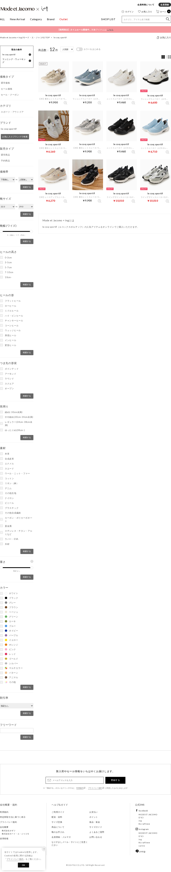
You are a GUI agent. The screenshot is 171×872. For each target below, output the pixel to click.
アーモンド (10, 373)
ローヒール (10, 305)
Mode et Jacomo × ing (24, 8)
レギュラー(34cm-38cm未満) (18, 424)
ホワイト (13, 593)
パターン (13, 672)
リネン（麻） (12, 483)
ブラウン (13, 607)
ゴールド (13, 658)
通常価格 (5, 82)
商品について (58, 827)
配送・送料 (57, 817)
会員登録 (164, 4)
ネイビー (13, 630)
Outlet (63, 19)
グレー (12, 602)
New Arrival (17, 19)
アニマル (13, 677)
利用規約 (79, 788)
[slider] (31, 231)
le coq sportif (60, 37)
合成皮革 (9, 458)
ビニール (9, 503)
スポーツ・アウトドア (12, 112)
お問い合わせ (95, 837)
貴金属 (8, 526)
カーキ (12, 621)
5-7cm (8, 267)
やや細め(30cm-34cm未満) (19, 417)
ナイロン (9, 498)
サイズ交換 (57, 822)
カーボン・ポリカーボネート (18, 519)
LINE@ (142, 851)
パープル (13, 635)
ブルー (12, 626)
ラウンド (9, 378)
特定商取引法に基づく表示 (13, 817)
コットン (9, 478)
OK (23, 865)
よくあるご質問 (96, 832)
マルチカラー (16, 668)
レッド (12, 654)
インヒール (10, 340)
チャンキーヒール (14, 320)
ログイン (129, 12)
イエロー (13, 640)
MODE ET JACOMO (148, 814)
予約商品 (5, 160)
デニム (8, 488)
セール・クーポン (10, 94)
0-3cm (8, 257)
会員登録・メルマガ (61, 837)
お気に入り (146, 12)
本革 (7, 453)
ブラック (13, 598)
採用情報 (4, 838)
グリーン (13, 616)
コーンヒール (12, 325)
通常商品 (5, 154)
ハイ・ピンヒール (14, 315)
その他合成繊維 (13, 512)
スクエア (9, 383)
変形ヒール (10, 345)
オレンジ (13, 644)
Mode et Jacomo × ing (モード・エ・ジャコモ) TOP (25, 37)
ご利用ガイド (58, 812)
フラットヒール (13, 300)
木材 (7, 544)
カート (165, 12)
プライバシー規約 (95, 788)
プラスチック (12, 508)
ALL (2, 19)
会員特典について (145, 4)
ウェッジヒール (13, 330)
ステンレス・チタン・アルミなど (18, 532)
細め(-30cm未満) (14, 412)
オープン (9, 388)
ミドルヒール (12, 310)
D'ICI (141, 817)
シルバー (13, 663)
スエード (9, 468)
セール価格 (6, 88)
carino (142, 846)
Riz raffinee (144, 824)
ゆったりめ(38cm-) (15, 430)
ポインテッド (12, 368)
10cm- (8, 277)
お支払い (93, 812)
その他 (12, 682)
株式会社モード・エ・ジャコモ (15, 834)
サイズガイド (95, 827)
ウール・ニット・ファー (17, 473)
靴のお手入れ (58, 832)
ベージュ (13, 612)
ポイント (93, 817)
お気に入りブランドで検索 (15, 136)
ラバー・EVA (11, 539)
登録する (115, 780)
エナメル (9, 463)
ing (140, 821)
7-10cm (9, 272)
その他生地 (10, 493)
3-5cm (8, 262)
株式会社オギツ (9, 830)
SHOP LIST (108, 19)
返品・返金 (94, 822)
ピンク (12, 649)
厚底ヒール (10, 335)
